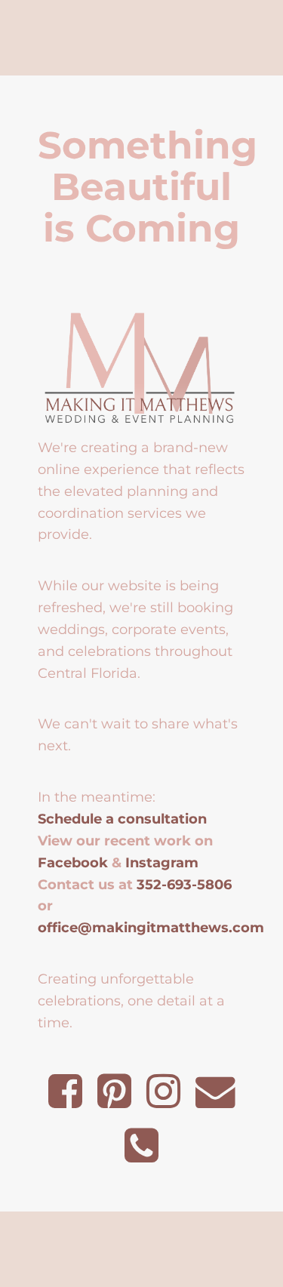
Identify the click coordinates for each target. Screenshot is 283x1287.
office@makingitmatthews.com (151, 927)
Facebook (73, 862)
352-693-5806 (184, 884)
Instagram (161, 862)
